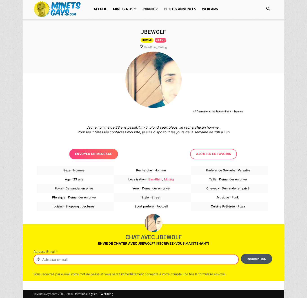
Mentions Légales (86, 294)
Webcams (210, 9)
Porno (148, 9)
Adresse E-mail (45, 251)
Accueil (100, 9)
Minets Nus (123, 9)
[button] (268, 9)
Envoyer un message (93, 154)
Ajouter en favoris (213, 154)
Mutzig (162, 47)
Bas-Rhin (150, 47)
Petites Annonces (180, 9)
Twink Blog (106, 294)
